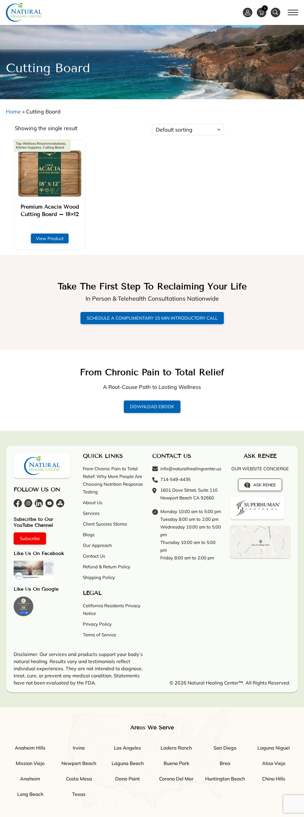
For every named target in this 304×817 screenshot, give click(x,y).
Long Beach (30, 794)
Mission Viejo (30, 763)
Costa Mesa (79, 779)
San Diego (224, 748)
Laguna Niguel (273, 748)
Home (13, 111)
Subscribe (30, 538)
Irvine (79, 748)
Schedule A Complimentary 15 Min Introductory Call (152, 318)
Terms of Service (99, 635)
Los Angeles (127, 748)
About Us (92, 502)
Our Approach (97, 545)
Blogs (88, 534)
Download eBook (152, 406)
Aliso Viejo (273, 763)
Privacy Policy (97, 624)
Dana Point (127, 779)
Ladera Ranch (176, 748)
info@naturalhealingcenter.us (190, 468)
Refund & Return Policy (106, 567)
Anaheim (30, 779)
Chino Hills (273, 779)
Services (91, 513)
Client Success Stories (105, 524)
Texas (79, 794)
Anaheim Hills (30, 748)
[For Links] (293, 11)
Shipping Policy (99, 577)
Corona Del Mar (176, 779)
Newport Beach (78, 763)
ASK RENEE (264, 485)
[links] (275, 12)
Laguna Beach (128, 763)
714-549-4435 (175, 479)
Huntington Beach (225, 779)
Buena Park (176, 763)
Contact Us (94, 556)
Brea (225, 763)
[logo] (24, 12)
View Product (50, 238)
